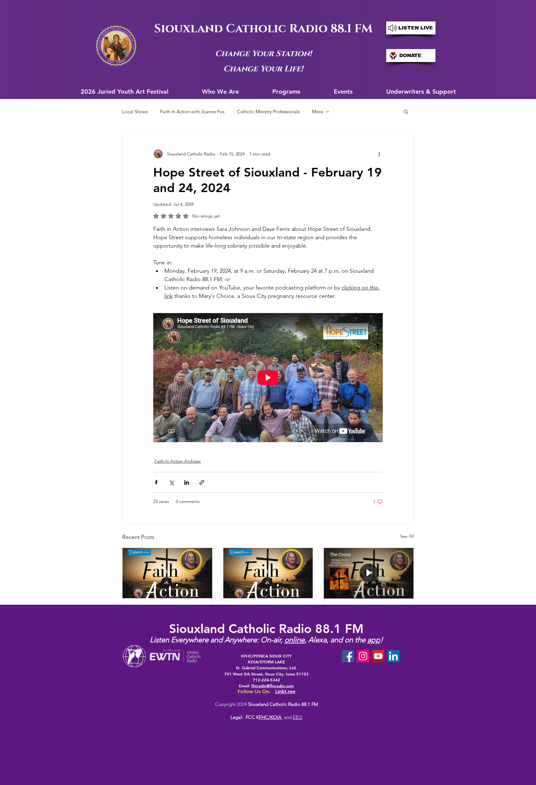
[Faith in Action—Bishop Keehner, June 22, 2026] (167, 573)
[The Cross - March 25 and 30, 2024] (368, 573)
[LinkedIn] (393, 656)
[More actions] (379, 154)
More (317, 111)
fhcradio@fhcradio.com (272, 685)
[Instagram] (363, 656)
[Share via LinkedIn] (187, 482)
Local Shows (135, 111)
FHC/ (264, 717)
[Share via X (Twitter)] (171, 482)
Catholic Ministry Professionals (268, 111)
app (373, 639)
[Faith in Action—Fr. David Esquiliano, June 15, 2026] (268, 573)
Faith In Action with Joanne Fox (192, 111)
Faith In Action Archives (177, 461)
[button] (406, 111)
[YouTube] (378, 656)
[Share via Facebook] (156, 482)
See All (407, 536)
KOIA (276, 717)
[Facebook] (348, 656)
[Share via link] (202, 482)
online (294, 639)
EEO (297, 717)
